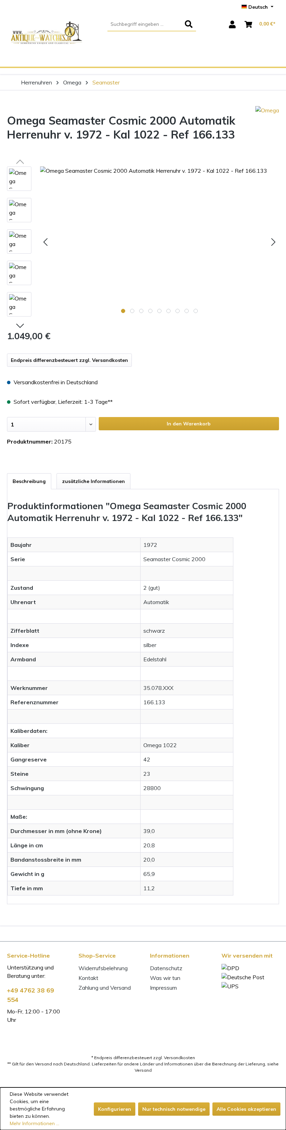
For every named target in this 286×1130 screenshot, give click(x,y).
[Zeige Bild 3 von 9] (141, 311)
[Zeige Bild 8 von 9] (187, 311)
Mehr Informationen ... (34, 1123)
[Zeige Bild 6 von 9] (168, 311)
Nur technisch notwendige (173, 1109)
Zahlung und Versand (104, 987)
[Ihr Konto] (232, 24)
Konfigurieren (114, 1109)
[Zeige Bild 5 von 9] (159, 311)
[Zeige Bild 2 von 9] (132, 311)
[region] (143, 245)
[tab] (29, 481)
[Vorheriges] (45, 241)
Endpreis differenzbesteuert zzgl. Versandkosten (69, 360)
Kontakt (88, 977)
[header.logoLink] (46, 44)
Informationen (169, 955)
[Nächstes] (273, 241)
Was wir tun (165, 977)
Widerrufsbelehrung (103, 968)
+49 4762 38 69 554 (30, 995)
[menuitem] (151, 24)
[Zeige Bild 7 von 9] (177, 311)
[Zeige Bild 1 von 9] (123, 311)
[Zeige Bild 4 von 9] (150, 311)
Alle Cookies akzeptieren (246, 1109)
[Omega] (267, 136)
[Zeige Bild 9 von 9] (196, 311)
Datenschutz (166, 968)
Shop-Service (97, 955)
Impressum (163, 987)
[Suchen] (188, 24)
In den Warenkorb (189, 424)
